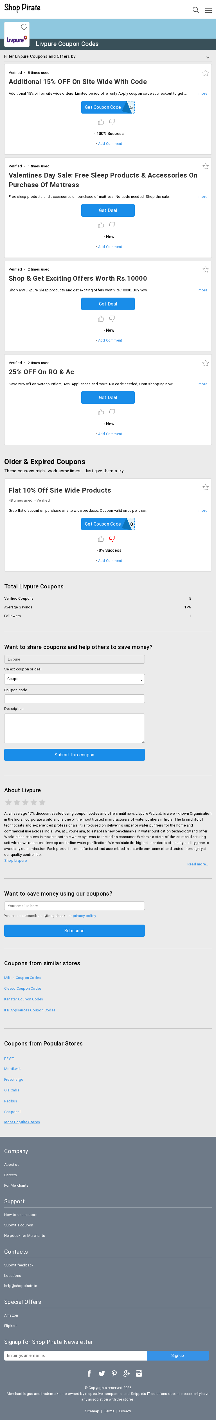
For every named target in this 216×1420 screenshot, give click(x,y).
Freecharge (13, 1079)
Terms (109, 1411)
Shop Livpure (15, 860)
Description (14, 708)
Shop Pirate (22, 8)
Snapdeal (12, 1112)
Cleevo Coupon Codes (23, 988)
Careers (10, 1175)
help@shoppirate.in (20, 1286)
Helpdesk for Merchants (24, 1235)
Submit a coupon (18, 1225)
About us (11, 1164)
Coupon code (15, 690)
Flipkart (10, 1326)
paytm (9, 1058)
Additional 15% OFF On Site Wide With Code (78, 82)
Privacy (125, 1411)
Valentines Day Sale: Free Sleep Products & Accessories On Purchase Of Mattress (103, 180)
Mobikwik (12, 1069)
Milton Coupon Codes (22, 978)
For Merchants (16, 1185)
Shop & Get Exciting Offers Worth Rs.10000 (78, 278)
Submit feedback (18, 1265)
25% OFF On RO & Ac (41, 372)
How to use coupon (20, 1215)
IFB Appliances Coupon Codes (29, 1010)
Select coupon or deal (23, 669)
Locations (12, 1275)
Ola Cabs (11, 1090)
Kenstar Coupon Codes (23, 999)
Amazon (11, 1315)
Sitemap (92, 1411)
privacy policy (84, 916)
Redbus (10, 1101)
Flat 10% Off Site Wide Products (60, 490)
